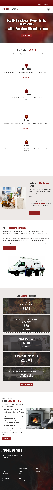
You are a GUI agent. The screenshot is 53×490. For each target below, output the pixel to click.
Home (3, 468)
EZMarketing (40, 486)
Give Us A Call (7, 438)
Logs (20, 473)
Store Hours (40, 4)
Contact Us (37, 471)
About (36, 468)
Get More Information (26, 384)
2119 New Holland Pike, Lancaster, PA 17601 (13, 455)
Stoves (20, 476)
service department (40, 203)
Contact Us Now (26, 35)
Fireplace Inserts (6, 481)
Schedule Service (34, 213)
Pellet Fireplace (6, 478)
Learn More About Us (9, 248)
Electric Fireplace (23, 468)
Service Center (22, 481)
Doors (20, 471)
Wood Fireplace (6, 476)
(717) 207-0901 (45, 4)
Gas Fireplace (5, 473)
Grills (20, 478)
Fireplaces (4, 471)
